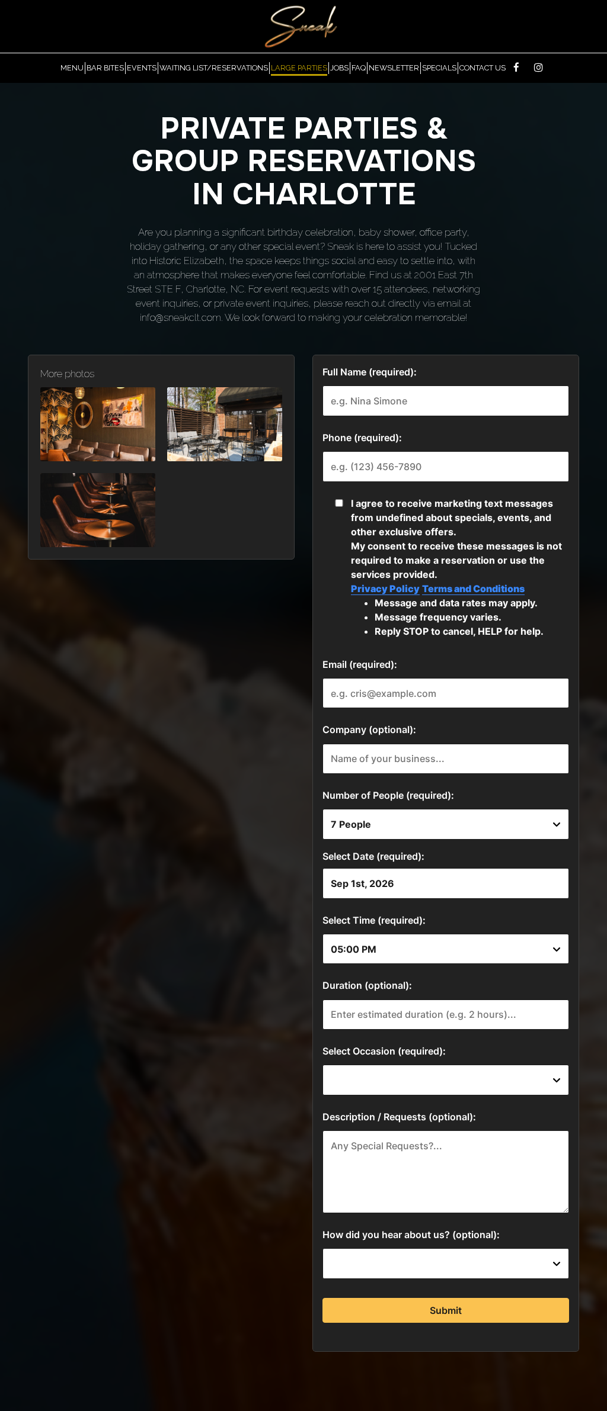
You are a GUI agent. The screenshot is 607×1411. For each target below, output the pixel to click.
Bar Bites (105, 67)
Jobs (339, 67)
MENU (72, 67)
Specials (439, 67)
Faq (359, 67)
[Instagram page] (538, 67)
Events (141, 67)
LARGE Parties (299, 67)
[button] (97, 424)
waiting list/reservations (213, 67)
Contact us (482, 67)
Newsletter (394, 67)
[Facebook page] (516, 67)
